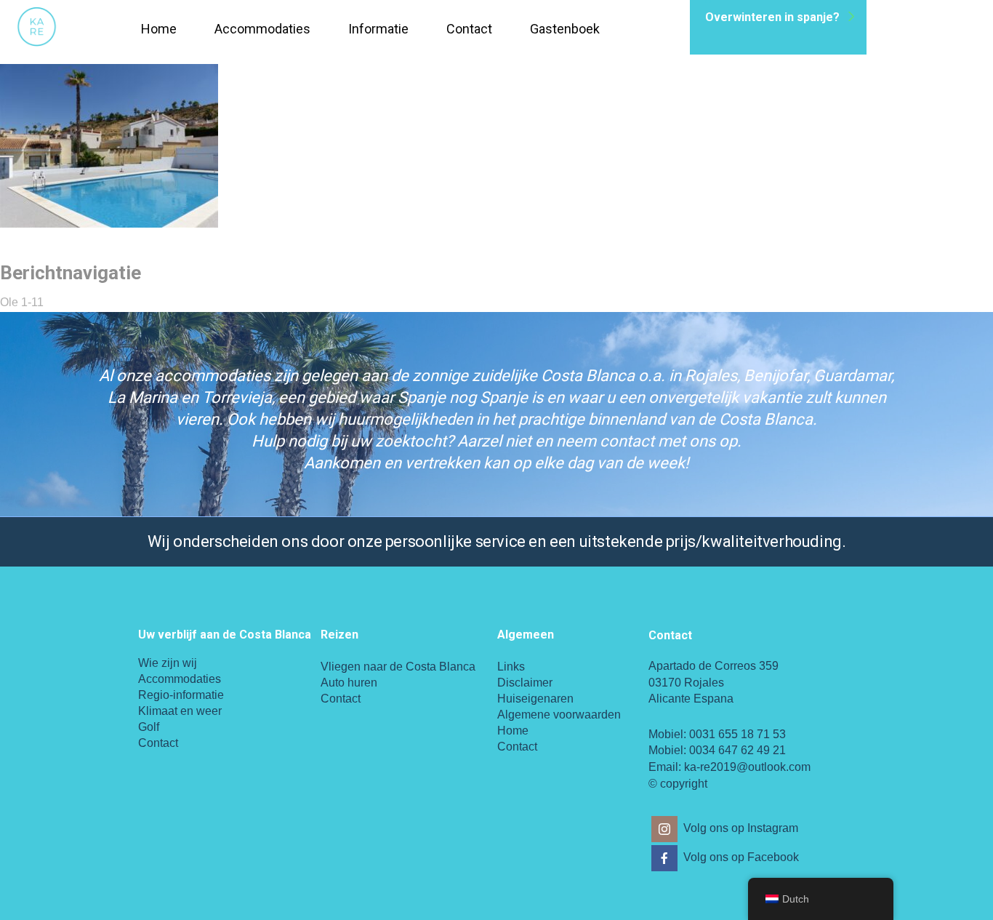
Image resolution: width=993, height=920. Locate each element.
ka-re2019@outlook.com (747, 767)
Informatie (378, 28)
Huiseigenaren (535, 698)
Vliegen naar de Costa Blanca (398, 666)
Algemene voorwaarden (559, 714)
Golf (148, 727)
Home (159, 28)
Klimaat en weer (180, 711)
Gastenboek (565, 28)
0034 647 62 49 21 (737, 750)
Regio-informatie (181, 695)
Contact (469, 28)
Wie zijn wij (167, 663)
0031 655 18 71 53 (737, 734)
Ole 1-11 (22, 302)
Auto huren (349, 682)
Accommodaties (262, 28)
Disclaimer (524, 682)
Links (511, 666)
